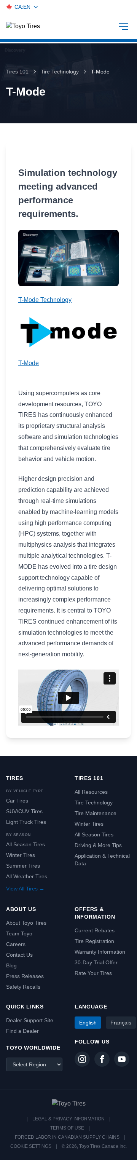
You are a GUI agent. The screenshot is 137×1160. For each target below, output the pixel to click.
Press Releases (25, 976)
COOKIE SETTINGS (30, 1146)
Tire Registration (94, 941)
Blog (11, 965)
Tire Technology (60, 72)
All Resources (91, 792)
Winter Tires (20, 855)
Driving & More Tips (98, 845)
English (88, 1023)
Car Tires (17, 801)
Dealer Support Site (29, 1020)
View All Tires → (25, 889)
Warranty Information (100, 952)
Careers (15, 944)
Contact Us (19, 955)
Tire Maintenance (95, 813)
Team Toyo (19, 933)
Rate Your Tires (93, 973)
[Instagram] (82, 1059)
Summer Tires (23, 866)
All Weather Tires (26, 876)
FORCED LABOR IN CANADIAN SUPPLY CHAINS (67, 1137)
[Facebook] (102, 1059)
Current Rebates (95, 930)
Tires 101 (17, 72)
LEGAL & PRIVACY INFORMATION (68, 1119)
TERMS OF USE (67, 1128)
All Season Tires (25, 844)
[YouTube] (121, 1059)
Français (120, 1023)
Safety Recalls (23, 987)
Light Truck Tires (26, 822)
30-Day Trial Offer (96, 962)
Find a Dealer (22, 1031)
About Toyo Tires (26, 923)
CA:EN (22, 7)
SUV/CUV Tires (24, 811)
